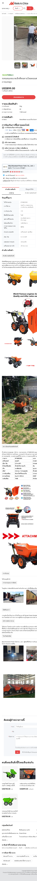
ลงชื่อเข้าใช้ (6, 181)
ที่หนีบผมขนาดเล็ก (24, 830)
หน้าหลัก (4, 13)
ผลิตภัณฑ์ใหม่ (6, 830)
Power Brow (22, 833)
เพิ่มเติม (4, 864)
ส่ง (17, 752)
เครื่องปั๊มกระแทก (7, 836)
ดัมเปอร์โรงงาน (8, 856)
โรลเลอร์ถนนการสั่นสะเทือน (27, 836)
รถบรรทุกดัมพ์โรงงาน (23, 856)
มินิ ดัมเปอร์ (6, 861)
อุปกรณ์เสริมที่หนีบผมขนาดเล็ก (10, 833)
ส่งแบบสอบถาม (19, 97)
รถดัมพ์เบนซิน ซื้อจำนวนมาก (22, 861)
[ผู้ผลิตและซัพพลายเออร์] (18, 3)
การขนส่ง (10, 13)
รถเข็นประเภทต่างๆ (19, 13)
